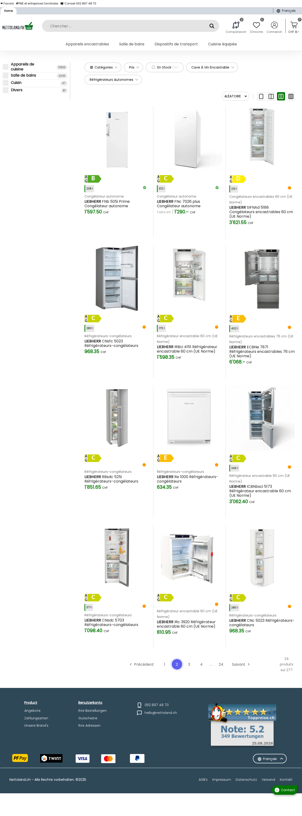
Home (8, 11)
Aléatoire (232, 96)
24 (221, 664)
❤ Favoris (7, 3)
